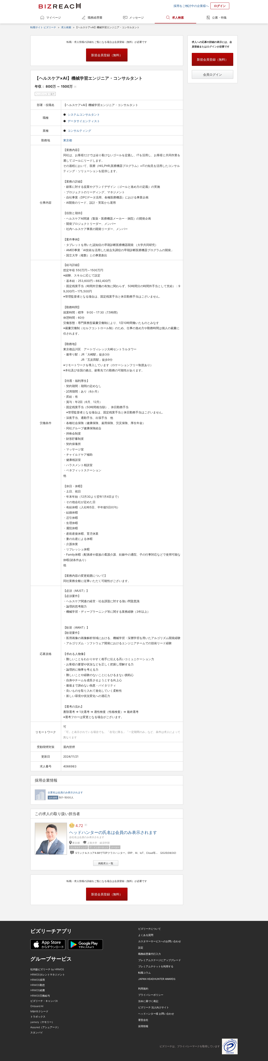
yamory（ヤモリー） (42, 1022)
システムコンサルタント (84, 114)
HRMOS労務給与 (40, 995)
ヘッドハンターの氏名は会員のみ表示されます (113, 832)
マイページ (53, 17)
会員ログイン (212, 75)
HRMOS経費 (37, 990)
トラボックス (37, 1016)
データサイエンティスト (84, 121)
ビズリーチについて (149, 928)
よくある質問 (145, 935)
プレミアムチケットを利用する (155, 966)
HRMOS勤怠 (37, 985)
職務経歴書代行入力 (149, 953)
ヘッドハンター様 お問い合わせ (156, 1013)
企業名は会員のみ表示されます (65, 792)
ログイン (220, 6)
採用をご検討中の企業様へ (191, 6)
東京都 (68, 140)
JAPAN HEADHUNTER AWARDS (156, 978)
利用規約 (143, 988)
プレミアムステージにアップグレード (159, 960)
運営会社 (143, 1019)
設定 (140, 947)
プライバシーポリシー (150, 994)
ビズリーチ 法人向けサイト (153, 1007)
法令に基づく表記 (148, 1001)
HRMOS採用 (37, 979)
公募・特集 (219, 17)
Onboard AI (36, 1006)
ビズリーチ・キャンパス (44, 1000)
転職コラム (144, 972)
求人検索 (178, 17)
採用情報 (143, 1026)
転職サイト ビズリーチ (43, 27)
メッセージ (136, 17)
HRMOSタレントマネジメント (47, 974)
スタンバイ (36, 1032)
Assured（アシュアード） (45, 1027)
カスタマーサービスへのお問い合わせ (159, 941)
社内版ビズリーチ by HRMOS (47, 969)
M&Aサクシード (39, 1011)
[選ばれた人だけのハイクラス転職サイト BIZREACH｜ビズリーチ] (60, 6)
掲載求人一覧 (105, 863)
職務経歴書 (95, 17)
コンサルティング (79, 130)
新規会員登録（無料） (106, 55)
